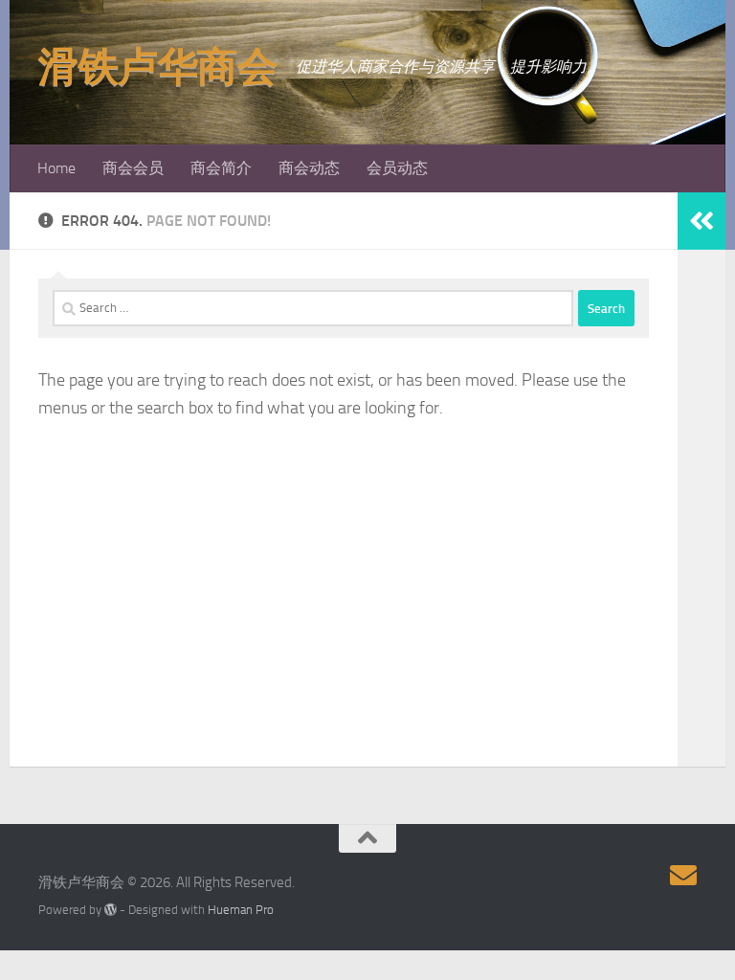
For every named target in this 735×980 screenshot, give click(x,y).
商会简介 (221, 168)
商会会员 (133, 168)
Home (56, 168)
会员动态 (397, 168)
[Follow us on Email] (683, 875)
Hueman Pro (241, 909)
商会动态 (309, 168)
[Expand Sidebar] (701, 221)
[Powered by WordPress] (110, 909)
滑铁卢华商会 (157, 67)
